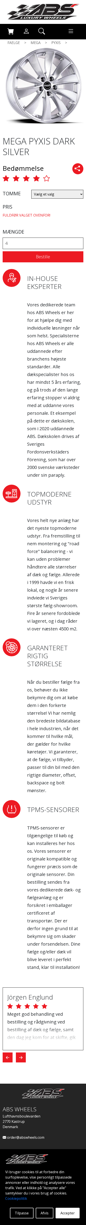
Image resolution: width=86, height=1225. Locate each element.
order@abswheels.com (25, 1137)
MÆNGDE (13, 231)
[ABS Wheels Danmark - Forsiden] (43, 11)
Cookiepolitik (16, 1198)
